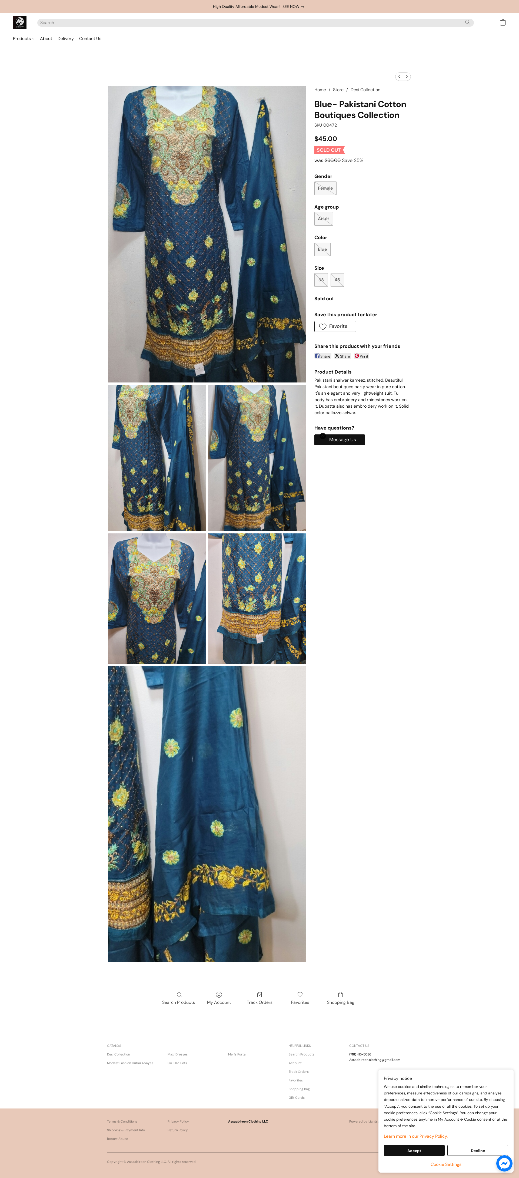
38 (321, 280)
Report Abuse (117, 1139)
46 (337, 280)
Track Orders (259, 1002)
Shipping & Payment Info (126, 1130)
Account (295, 1063)
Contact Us (90, 38)
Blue (322, 249)
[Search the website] (468, 22)
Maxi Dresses (178, 1054)
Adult (323, 219)
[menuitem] (399, 77)
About (46, 38)
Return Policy (178, 1130)
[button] (19, 22)
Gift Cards (297, 1097)
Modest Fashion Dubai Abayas (130, 1063)
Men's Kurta (237, 1054)
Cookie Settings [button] (446, 1164)
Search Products (178, 1002)
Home (320, 90)
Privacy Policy (178, 1121)
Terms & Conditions (122, 1121)
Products (22, 38)
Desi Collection (365, 90)
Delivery (66, 38)
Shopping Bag (340, 1002)
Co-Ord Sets (177, 1063)
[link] (294, 6)
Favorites (300, 1002)
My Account (219, 1002)
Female (325, 188)
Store (338, 90)
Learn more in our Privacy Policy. (416, 1136)
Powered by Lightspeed (367, 1121)
